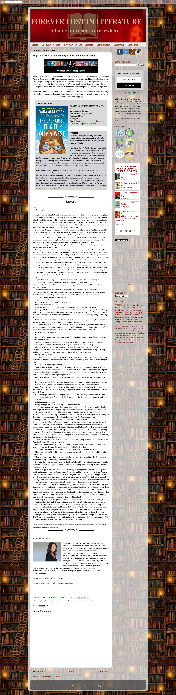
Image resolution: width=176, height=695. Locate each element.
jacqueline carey (128, 335)
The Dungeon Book (125, 184)
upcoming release (137, 317)
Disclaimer (133, 45)
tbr (125, 319)
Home (35, 45)
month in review (123, 310)
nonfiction (134, 315)
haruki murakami (132, 324)
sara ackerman (62, 601)
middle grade (119, 319)
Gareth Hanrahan (127, 187)
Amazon (91, 121)
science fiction (127, 322)
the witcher (128, 340)
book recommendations (135, 319)
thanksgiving (119, 340)
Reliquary (124, 193)
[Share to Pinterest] (87, 597)
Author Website (39, 583)
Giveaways (119, 45)
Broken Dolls (125, 174)
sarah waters (129, 342)
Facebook (50, 583)
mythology (118, 338)
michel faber (139, 335)
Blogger (100, 686)
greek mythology (137, 340)
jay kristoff (133, 326)
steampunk (140, 338)
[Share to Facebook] (85, 597)
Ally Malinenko (124, 177)
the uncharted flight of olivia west (80, 601)
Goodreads (68, 583)
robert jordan (121, 342)
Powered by (123, 93)
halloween (118, 331)
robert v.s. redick (137, 333)
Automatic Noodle (124, 203)
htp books (48, 601)
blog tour (41, 601)
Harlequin (100, 121)
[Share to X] (83, 597)
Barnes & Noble (76, 124)
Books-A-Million (89, 124)
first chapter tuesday (122, 317)
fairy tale (140, 329)
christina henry (120, 324)
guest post (118, 335)
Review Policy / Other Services (78, 45)
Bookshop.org (81, 121)
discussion (124, 326)
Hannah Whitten (124, 195)
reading (117, 322)
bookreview (120, 307)
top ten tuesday (135, 307)
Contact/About (103, 45)
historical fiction (122, 315)
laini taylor (133, 331)
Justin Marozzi (121, 223)
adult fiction (139, 322)
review (118, 305)
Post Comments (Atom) (50, 676)
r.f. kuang (132, 329)
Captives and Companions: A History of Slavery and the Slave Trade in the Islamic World (126, 216)
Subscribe (129, 86)
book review (130, 305)
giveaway (126, 331)
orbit (142, 315)
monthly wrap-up (134, 312)
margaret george (125, 333)
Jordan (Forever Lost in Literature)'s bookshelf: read (127, 168)
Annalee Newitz (126, 206)
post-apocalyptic (129, 338)
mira (54, 601)
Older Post (103, 671)
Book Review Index (51, 45)
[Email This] (78, 597)
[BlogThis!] (80, 597)
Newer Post (38, 671)
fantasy (140, 305)
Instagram (59, 583)
